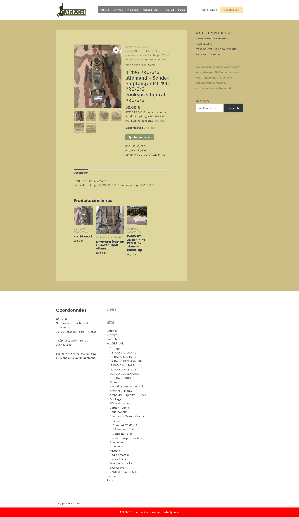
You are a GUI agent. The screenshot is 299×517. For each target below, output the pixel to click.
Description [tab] (81, 172)
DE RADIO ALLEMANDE (140, 65)
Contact (169, 10)
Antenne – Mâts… (121, 390)
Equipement (118, 442)
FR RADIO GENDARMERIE (126, 361)
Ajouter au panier (139, 137)
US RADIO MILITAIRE (123, 352)
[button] (159, 9)
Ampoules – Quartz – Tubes (128, 394)
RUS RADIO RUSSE (122, 378)
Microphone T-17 (123, 429)
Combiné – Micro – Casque (127, 416)
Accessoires (117, 446)
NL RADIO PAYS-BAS (123, 369)
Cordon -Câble (119, 407)
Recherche (203, 100)
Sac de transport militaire (126, 438)
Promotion (133, 10)
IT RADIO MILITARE (122, 365)
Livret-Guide (118, 459)
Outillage (115, 399)
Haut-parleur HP (120, 411)
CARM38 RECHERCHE (124, 471)
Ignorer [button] (174, 512)
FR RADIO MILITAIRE (123, 356)
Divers (113, 382)
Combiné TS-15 (123, 433)
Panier (181, 10)
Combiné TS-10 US (125, 425)
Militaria (115, 450)
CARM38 (104, 10)
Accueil (129, 46)
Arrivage (118, 10)
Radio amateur (119, 454)
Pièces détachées (120, 403)
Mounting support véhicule (127, 386)
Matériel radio (150, 10)
